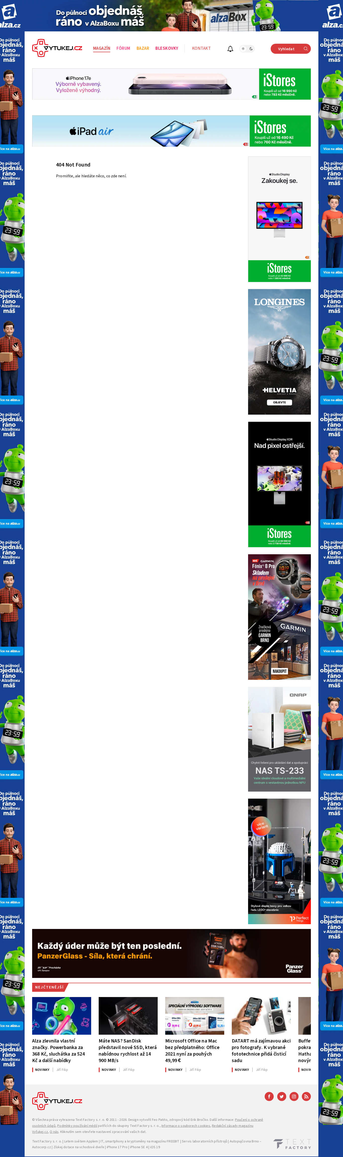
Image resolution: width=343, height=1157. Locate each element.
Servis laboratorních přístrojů (204, 1141)
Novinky (42, 1070)
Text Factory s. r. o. (90, 1119)
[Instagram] (294, 1096)
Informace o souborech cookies (185, 1125)
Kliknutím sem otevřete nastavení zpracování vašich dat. (103, 1131)
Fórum (123, 48)
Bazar (143, 48)
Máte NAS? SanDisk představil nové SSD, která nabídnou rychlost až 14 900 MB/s (128, 1050)
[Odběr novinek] (230, 49)
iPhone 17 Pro (117, 1147)
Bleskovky (166, 48)
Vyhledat (286, 49)
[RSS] (306, 1096)
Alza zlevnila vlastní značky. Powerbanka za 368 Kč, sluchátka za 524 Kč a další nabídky (58, 1050)
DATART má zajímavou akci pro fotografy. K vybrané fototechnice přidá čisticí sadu (261, 1050)
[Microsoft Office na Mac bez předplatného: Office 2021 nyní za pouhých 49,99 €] (194, 1016)
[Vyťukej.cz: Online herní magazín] (57, 49)
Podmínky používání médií (77, 1125)
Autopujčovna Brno (244, 1141)
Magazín (101, 48)
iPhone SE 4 (139, 1147)
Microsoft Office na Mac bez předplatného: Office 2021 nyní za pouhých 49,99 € (192, 1050)
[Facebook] (269, 1096)
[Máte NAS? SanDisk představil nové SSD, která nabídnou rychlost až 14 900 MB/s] (128, 1016)
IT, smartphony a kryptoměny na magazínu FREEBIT (139, 1141)
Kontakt (201, 48)
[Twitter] (281, 1096)
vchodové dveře (91, 1147)
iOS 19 (155, 1147)
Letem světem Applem (81, 1141)
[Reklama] (171, 15)
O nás (54, 1131)
